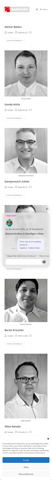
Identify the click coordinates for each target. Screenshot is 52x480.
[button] (48, 438)
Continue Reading (16, 41)
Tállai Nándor (13, 426)
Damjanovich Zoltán (17, 181)
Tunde (10, 32)
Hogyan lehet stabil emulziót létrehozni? (21, 256)
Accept (26, 460)
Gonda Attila (12, 104)
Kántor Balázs (13, 27)
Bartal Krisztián (14, 330)
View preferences (26, 474)
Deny (26, 467)
